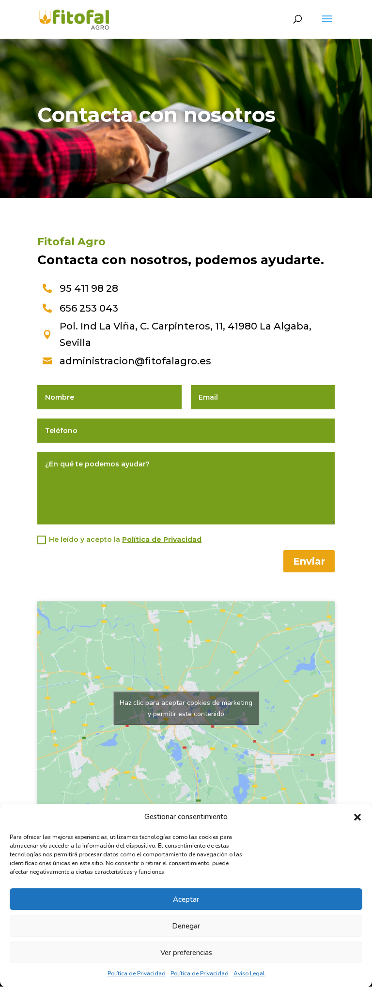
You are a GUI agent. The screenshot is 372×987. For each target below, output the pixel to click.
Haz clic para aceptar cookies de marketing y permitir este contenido (186, 708)
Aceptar (186, 899)
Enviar (309, 561)
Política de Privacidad (137, 973)
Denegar (186, 926)
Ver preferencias (186, 952)
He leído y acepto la (125, 539)
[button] (357, 817)
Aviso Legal (249, 973)
